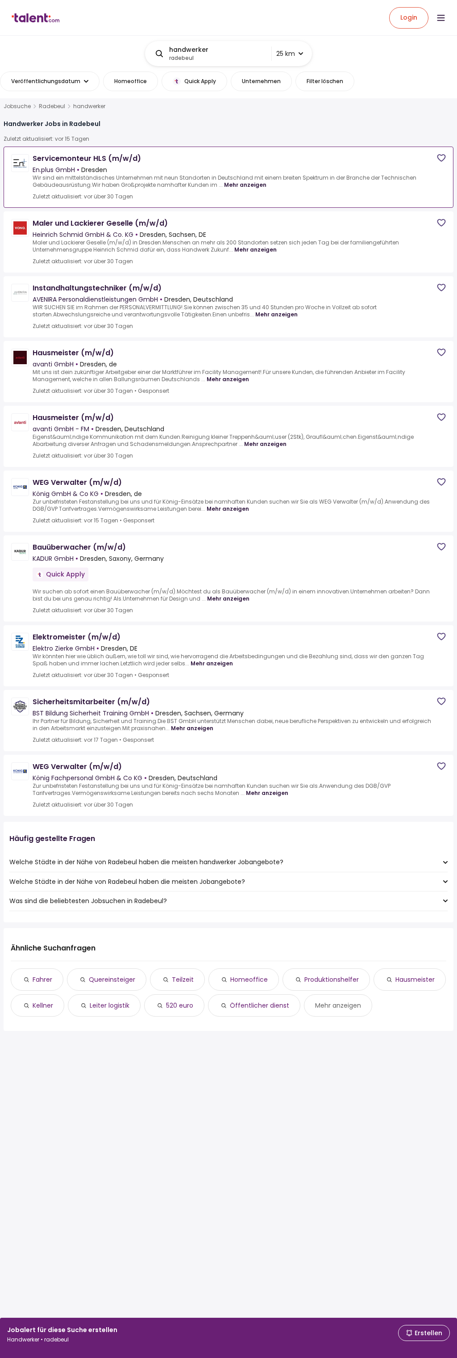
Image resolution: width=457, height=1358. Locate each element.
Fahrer (42, 979)
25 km (285, 53)
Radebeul (52, 106)
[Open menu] (441, 18)
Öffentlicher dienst (259, 1005)
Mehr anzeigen (245, 185)
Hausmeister (415, 979)
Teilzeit (183, 979)
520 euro (179, 1005)
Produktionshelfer (331, 979)
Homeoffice (249, 979)
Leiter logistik (109, 1005)
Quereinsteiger (112, 979)
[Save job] (441, 158)
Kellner (43, 1005)
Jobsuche (17, 106)
